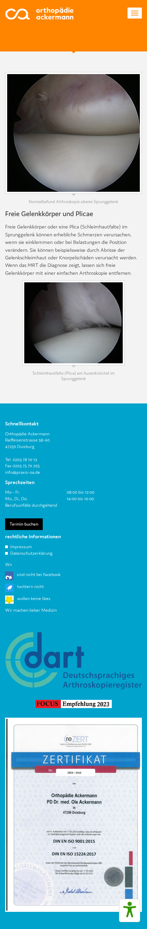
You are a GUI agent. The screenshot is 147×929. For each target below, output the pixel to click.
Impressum (21, 547)
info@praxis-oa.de (22, 472)
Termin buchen (24, 524)
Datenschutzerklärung (31, 553)
